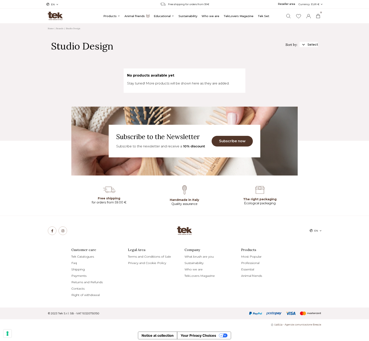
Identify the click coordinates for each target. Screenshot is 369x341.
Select (313, 44)
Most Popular (251, 256)
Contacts (78, 288)
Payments (78, 276)
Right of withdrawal (85, 295)
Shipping (78, 269)
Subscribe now (232, 141)
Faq (74, 263)
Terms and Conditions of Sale (149, 256)
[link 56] (63, 230)
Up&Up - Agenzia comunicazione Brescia (297, 324)
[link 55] (52, 230)
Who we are (193, 269)
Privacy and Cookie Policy (147, 263)
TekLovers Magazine (199, 276)
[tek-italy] (55, 14)
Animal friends (251, 276)
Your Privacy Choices (198, 335)
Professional (250, 263)
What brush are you (199, 256)
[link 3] (308, 16)
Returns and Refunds (87, 282)
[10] (7, 333)
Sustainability (194, 263)
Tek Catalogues (82, 256)
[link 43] (298, 16)
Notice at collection (158, 335)
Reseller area (286, 4)
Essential (247, 269)
